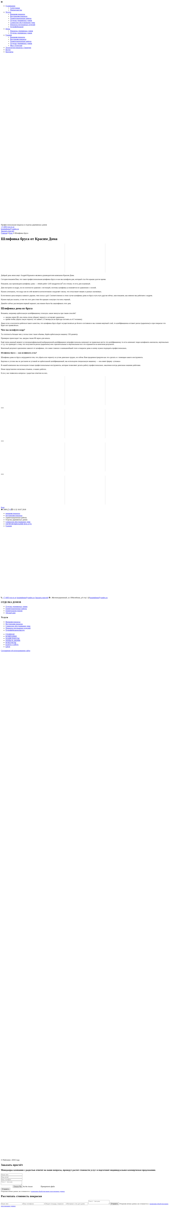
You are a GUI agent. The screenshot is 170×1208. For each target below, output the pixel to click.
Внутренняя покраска (18, 16)
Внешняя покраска (17, 14)
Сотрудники (15, 8)
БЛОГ (8, 647)
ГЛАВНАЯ (10, 634)
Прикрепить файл (48, 1186)
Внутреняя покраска (18, 39)
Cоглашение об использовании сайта (15, 651)
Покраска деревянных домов (21, 31)
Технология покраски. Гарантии (18, 48)
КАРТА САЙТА (12, 645)
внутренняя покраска (14, 516)
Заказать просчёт (7, 231)
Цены (8, 29)
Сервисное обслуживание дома (22, 23)
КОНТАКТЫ (11, 642)
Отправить (5, 1189)
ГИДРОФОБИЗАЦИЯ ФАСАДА (19, 524)
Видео (8, 50)
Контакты (9, 52)
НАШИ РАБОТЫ (12, 638)
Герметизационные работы (20, 18)
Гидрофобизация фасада (15, 630)
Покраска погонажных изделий (22, 25)
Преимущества (16, 10)
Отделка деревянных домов (21, 20)
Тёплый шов (10, 613)
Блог (3, 507)
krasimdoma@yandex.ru (10, 229)
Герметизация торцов (14, 611)
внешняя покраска (13, 513)
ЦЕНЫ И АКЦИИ (13, 640)
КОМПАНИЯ (11, 636)
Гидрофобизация (16, 27)
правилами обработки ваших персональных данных (48, 1191)
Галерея (9, 35)
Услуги (8, 12)
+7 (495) (7, 227)
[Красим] (85, 223)
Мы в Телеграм (16, 46)
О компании (10, 6)
